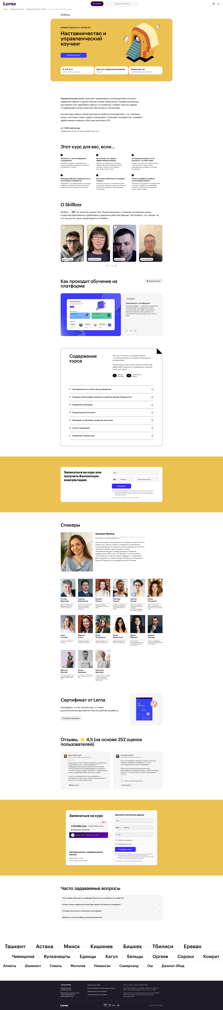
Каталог (5, 9)
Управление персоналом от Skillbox (36, 9)
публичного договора (133, 497)
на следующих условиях (136, 858)
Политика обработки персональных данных (101, 988)
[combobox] (115, 479)
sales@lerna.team (66, 990)
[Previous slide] (107, 266)
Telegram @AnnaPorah (68, 994)
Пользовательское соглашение (97, 994)
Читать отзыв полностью (133, 781)
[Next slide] (116, 266)
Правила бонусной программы (97, 991)
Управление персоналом (17, 9)
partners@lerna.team (67, 996)
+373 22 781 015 (66, 985)
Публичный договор (94, 985)
